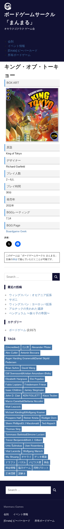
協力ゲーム (24, 467)
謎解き (22, 473)
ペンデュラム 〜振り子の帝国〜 (29, 313)
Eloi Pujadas (37, 378)
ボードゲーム (17, 330)
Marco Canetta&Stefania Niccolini (24, 401)
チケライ (26, 456)
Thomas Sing (13, 429)
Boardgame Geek (16, 231)
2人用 (25, 347)
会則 (11, 41)
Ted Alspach (48, 423)
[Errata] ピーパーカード (23, 50)
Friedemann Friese (35, 384)
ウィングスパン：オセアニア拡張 (30, 295)
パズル (22, 462)
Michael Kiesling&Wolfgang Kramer (25, 412)
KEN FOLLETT (31, 395)
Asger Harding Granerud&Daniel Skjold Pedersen (27, 360)
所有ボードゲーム (19, 54)
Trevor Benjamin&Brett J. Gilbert (24, 440)
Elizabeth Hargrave (16, 378)
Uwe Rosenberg (34, 445)
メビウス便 (35, 462)
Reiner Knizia (31, 417)
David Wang (28, 367)
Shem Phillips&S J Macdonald (22, 423)
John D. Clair (13, 395)
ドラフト (10, 462)
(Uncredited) (13, 347)
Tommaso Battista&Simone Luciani (25, 434)
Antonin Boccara (30, 352)
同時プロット (41, 467)
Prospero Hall (13, 417)
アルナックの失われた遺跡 (26, 308)
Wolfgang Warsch (33, 451)
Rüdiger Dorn (49, 417)
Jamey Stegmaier (34, 390)
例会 (15, 259)
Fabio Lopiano (14, 384)
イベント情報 (16, 45)
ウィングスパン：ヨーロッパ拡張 (30, 304)
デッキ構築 (40, 456)
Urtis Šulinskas (14, 445)
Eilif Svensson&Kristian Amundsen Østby (28, 373)
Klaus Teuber (50, 395)
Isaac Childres (14, 390)
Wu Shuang (12, 456)
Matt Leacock (13, 406)
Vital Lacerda (13, 451)
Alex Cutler (12, 352)
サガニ (13, 299)
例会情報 (10, 467)
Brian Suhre (12, 367)
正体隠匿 (10, 473)
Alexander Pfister (41, 347)
